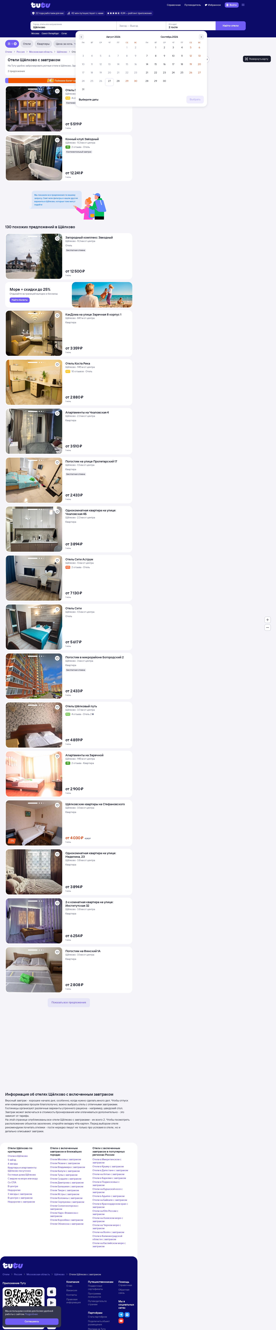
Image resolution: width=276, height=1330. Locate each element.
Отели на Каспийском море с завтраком (109, 1245)
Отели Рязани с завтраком (65, 1163)
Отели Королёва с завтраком (66, 1219)
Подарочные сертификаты (95, 1287)
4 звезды (13, 1163)
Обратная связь (123, 1291)
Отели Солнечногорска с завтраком (64, 1207)
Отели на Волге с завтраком (108, 1232)
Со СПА (12, 1182)
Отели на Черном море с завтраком (106, 1227)
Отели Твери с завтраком (64, 1190)
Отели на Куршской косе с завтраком (107, 1190)
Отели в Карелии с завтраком (109, 1178)
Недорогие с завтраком (21, 1201)
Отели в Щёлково (18, 1155)
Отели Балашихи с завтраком (66, 1186)
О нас (69, 1285)
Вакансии (71, 1290)
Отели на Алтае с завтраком (108, 1174)
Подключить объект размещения (99, 1323)
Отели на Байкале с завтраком (109, 1199)
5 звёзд (12, 1159)
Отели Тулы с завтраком (63, 1174)
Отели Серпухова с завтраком (67, 1201)
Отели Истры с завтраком (64, 1194)
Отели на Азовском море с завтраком (107, 1219)
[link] (20, 300)
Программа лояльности (94, 1295)
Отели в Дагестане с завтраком (110, 1170)
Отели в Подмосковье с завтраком (106, 1183)
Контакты (71, 1294)
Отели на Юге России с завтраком (105, 1212)
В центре (13, 1186)
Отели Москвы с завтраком (65, 1159)
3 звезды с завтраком (20, 1194)
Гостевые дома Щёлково (22, 1174)
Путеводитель (192, 4)
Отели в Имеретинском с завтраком (106, 1161)
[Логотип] (40, 5)
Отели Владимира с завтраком (67, 1167)
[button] (51, 1291)
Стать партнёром (97, 1316)
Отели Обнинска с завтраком (66, 1223)
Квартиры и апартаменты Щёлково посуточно (22, 1169)
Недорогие (14, 1190)
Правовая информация (73, 1301)
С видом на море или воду (23, 1178)
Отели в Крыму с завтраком (108, 1166)
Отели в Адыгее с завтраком (108, 1196)
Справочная (174, 4)
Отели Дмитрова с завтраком (67, 1182)
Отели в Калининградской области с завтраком (107, 1237)
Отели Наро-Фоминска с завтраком (64, 1214)
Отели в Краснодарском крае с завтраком (110, 1205)
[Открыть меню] (243, 5)
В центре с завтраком (20, 1197)
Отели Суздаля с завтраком (65, 1178)
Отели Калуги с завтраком (65, 1170)
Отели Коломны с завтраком (66, 1198)
